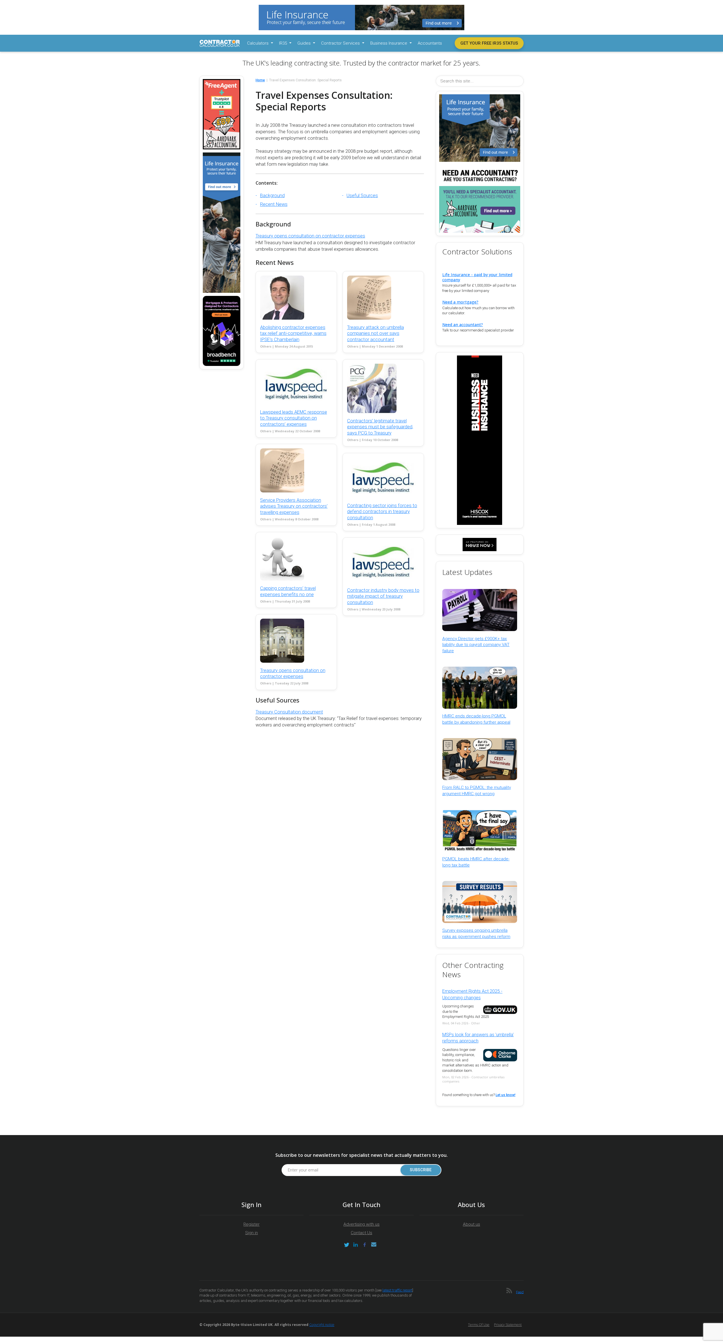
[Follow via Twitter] (346, 1244)
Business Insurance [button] (389, 43)
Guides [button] (304, 43)
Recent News (274, 204)
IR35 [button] (283, 43)
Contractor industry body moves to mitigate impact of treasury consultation (383, 596)
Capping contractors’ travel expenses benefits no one (288, 591)
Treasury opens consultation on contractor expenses (310, 236)
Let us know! (505, 1095)
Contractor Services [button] (341, 43)
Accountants (430, 43)
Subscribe (421, 1170)
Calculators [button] (258, 43)
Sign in (251, 1232)
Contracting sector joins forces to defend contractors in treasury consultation (382, 511)
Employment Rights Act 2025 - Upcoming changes (472, 994)
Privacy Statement (508, 1324)
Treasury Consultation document (289, 712)
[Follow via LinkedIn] (355, 1244)
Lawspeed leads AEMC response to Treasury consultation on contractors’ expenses (293, 418)
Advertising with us (361, 1224)
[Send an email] (374, 1244)
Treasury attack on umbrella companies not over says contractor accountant (375, 333)
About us (471, 1224)
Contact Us (361, 1232)
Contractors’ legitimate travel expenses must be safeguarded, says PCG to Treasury (380, 427)
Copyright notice (321, 1324)
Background (272, 195)
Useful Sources (362, 195)
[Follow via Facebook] (365, 1244)
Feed (520, 1292)
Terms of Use (478, 1324)
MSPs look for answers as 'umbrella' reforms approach (478, 1038)
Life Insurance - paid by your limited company (477, 277)
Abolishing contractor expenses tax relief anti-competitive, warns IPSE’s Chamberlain (293, 333)
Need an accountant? (462, 324)
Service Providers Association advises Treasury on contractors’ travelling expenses (294, 506)
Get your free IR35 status (489, 43)
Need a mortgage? (460, 302)
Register (251, 1224)
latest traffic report (397, 1290)
